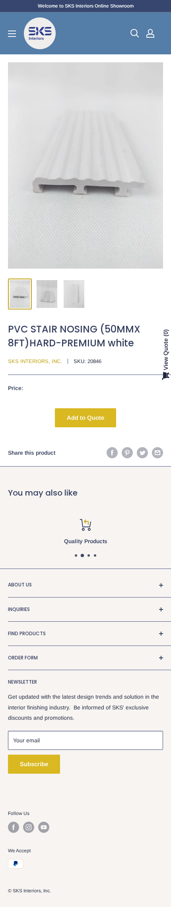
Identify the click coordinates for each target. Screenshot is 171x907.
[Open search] (134, 33)
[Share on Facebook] (112, 452)
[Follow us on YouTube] (43, 827)
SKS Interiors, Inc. (35, 361)
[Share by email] (157, 452)
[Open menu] (12, 34)
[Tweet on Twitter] (142, 452)
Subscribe (34, 764)
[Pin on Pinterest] (127, 452)
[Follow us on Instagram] (28, 827)
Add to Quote (85, 417)
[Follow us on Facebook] (13, 827)
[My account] (150, 33)
